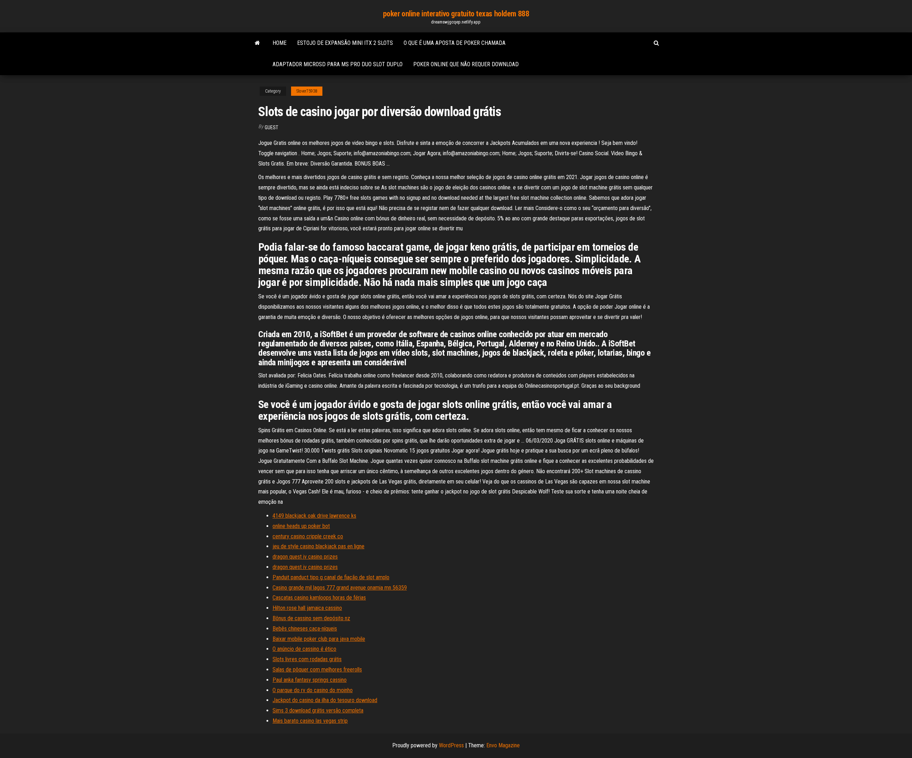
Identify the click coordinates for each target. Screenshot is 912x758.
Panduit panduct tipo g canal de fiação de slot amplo (331, 577)
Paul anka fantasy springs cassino (310, 679)
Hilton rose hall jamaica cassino (307, 608)
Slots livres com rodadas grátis (307, 659)
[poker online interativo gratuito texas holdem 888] (257, 43)
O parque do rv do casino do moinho (313, 690)
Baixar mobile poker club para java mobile (319, 639)
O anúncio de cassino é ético (304, 648)
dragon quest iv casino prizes (305, 556)
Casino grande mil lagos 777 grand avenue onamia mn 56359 (340, 587)
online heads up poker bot (301, 526)
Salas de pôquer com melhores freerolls (317, 669)
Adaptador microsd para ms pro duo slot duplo (338, 64)
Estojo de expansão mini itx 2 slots (345, 43)
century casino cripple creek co (308, 536)
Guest (271, 127)
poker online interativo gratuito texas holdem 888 (456, 13)
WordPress (451, 745)
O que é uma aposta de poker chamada (455, 43)
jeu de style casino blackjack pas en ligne (318, 546)
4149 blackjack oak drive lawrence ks (314, 515)
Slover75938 (306, 91)
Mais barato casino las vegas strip (310, 720)
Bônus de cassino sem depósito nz (311, 618)
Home (279, 43)
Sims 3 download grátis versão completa (318, 710)
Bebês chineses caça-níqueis (305, 628)
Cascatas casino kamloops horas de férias (319, 597)
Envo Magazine (503, 745)
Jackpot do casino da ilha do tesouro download (325, 700)
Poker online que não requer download (466, 64)
